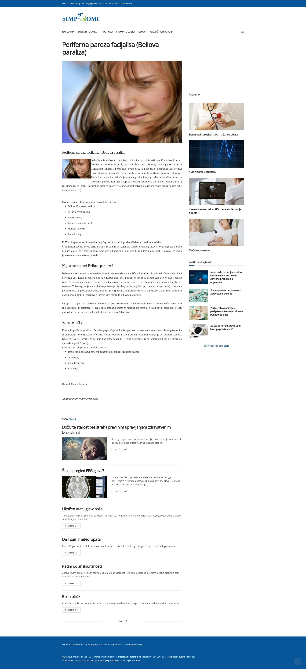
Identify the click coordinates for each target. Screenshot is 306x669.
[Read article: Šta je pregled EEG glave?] (84, 487)
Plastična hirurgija (161, 31)
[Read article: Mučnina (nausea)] (216, 232)
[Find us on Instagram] (243, 3)
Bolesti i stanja (87, 31)
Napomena (108, 3)
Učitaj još (122, 621)
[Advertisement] (216, 63)
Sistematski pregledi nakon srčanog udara (213, 134)
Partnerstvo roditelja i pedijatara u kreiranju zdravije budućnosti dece (226, 311)
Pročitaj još (122, 449)
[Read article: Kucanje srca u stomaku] (216, 154)
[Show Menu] (242, 32)
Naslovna (68, 31)
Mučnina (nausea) (199, 250)
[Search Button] (235, 32)
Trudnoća (106, 31)
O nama (65, 3)
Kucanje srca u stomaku (202, 172)
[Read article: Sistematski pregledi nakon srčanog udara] (216, 116)
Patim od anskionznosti (82, 566)
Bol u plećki (71, 596)
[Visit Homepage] (80, 17)
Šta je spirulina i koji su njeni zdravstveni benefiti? (225, 292)
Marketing (75, 3)
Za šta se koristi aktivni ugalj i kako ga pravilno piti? (226, 327)
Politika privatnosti (123, 3)
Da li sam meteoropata (81, 539)
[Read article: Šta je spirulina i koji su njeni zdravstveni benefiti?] (198, 295)
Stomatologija (125, 31)
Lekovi (142, 31)
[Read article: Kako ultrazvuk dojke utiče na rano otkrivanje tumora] (216, 191)
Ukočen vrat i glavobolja (82, 508)
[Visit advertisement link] (216, 346)
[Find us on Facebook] (239, 3)
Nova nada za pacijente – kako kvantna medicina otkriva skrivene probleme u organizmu (226, 277)
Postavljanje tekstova (91, 3)
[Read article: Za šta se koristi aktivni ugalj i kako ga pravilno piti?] (198, 331)
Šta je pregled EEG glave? (83, 470)
